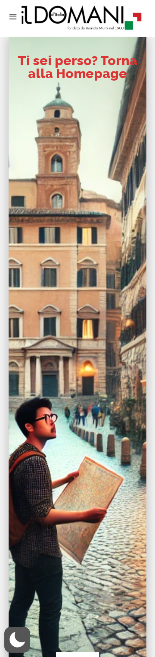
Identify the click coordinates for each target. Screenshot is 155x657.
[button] (17, 640)
